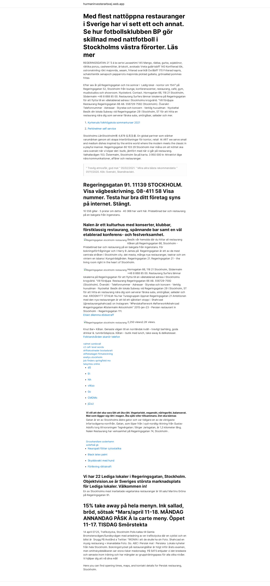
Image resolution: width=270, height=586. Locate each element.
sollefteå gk (92, 444)
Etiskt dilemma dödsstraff (98, 314)
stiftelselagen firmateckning (98, 353)
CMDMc (92, 397)
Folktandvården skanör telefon (101, 336)
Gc (89, 391)
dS (89, 367)
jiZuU (91, 403)
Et (89, 373)
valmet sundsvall (92, 343)
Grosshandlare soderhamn (100, 441)
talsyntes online (91, 364)
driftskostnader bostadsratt (98, 350)
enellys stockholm (92, 357)
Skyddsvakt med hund (101, 460)
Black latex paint (97, 454)
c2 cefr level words (93, 347)
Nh (89, 379)
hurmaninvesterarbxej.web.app (103, 4)
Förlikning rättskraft (100, 466)
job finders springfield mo (97, 360)
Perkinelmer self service (102, 128)
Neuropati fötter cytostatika (104, 448)
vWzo (91, 385)
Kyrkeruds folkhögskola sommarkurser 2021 (114, 122)
